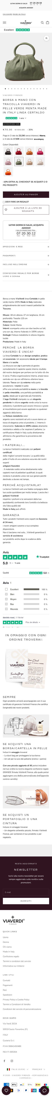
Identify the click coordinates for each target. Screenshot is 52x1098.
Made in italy (19, 14)
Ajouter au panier (26, 194)
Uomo (5, 937)
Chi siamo (7, 14)
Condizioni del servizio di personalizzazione (22, 1009)
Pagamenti (7, 985)
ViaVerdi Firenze (13, 95)
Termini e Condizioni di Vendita (16, 1004)
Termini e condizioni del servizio (17, 961)
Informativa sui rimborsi (13, 966)
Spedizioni (7, 994)
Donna (6, 942)
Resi (5, 990)
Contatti (6, 980)
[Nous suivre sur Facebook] (4, 1060)
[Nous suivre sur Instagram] (11, 1060)
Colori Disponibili (10, 144)
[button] (8, 151)
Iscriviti (26, 901)
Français (37, 1069)
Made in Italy (8, 951)
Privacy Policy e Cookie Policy (16, 999)
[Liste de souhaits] (6, 1090)
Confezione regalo (11, 956)
